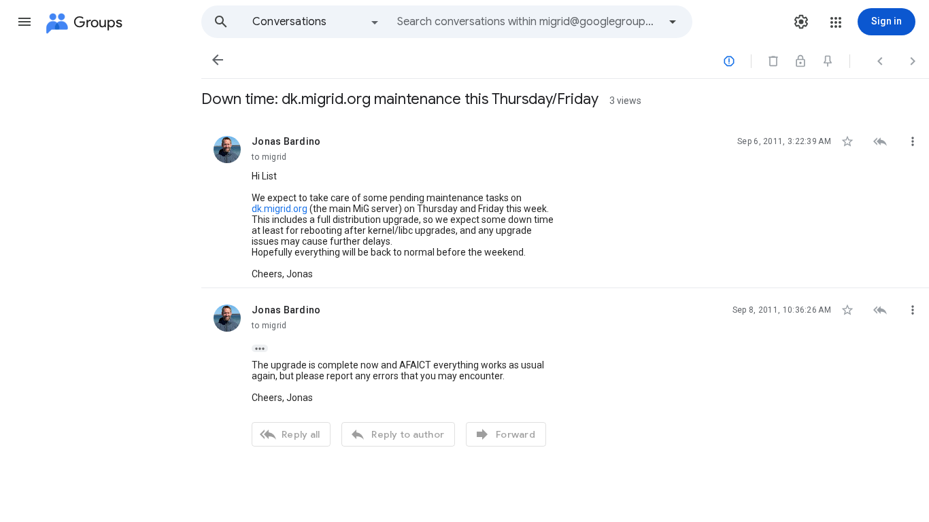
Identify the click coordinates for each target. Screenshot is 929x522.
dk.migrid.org (279, 208)
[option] (316, 21)
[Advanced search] (673, 21)
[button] (24, 21)
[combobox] (527, 21)
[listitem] (565, 204)
